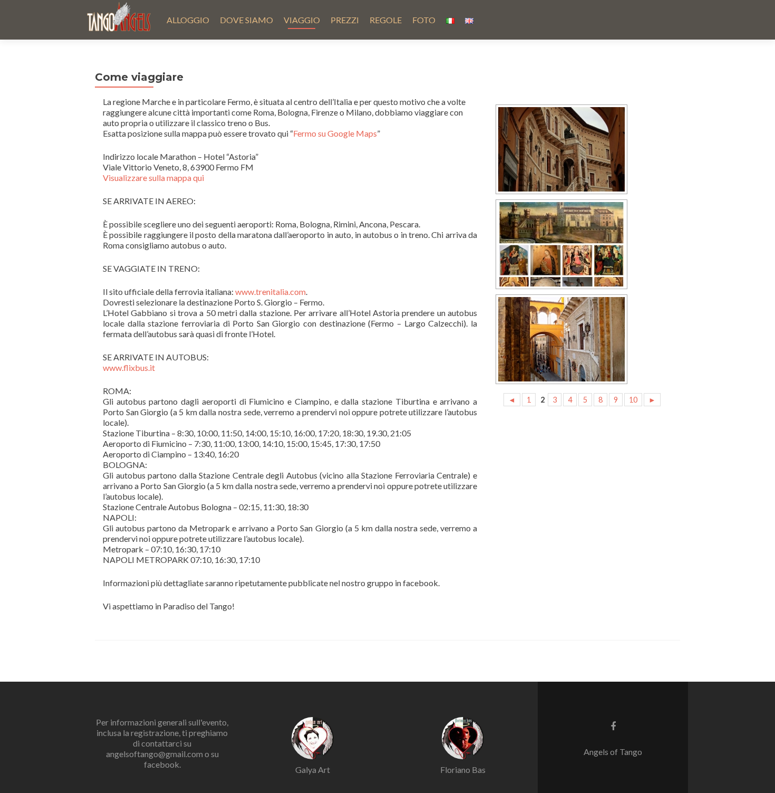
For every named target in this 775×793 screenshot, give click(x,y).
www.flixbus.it (129, 367)
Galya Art (312, 770)
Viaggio (302, 20)
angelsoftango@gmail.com (154, 754)
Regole (386, 20)
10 (633, 399)
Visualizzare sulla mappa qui (153, 178)
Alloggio (188, 20)
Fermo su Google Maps (335, 133)
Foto (423, 20)
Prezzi (345, 20)
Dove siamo (246, 20)
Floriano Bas (463, 770)
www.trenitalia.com (270, 291)
